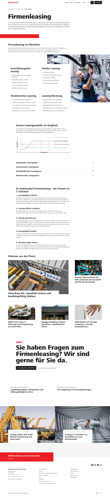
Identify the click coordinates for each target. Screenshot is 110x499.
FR (99, 493)
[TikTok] (101, 465)
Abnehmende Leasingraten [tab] (27, 175)
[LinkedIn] (98, 465)
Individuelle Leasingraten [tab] (27, 163)
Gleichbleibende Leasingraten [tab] (29, 171)
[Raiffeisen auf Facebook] (92, 465)
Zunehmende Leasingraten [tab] (27, 167)
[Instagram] (95, 465)
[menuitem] (69, 2)
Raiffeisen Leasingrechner (49, 213)
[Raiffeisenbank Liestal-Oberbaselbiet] (13, 2)
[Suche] (88, 2)
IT (101, 493)
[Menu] (92, 2)
